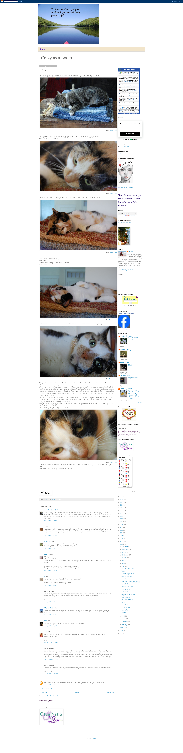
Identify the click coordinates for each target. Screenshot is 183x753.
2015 (121, 530)
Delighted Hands (48, 608)
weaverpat (47, 554)
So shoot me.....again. (127, 587)
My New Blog (131, 351)
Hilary (45, 621)
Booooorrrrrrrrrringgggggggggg (131, 582)
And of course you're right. (129, 579)
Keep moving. (126, 605)
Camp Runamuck (125, 376)
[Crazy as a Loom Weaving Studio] (124, 327)
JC (44, 577)
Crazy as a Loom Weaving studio (130, 154)
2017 (121, 525)
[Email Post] (59, 499)
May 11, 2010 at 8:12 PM (50, 602)
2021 (121, 514)
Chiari (43, 49)
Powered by (125, 139)
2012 (121, 539)
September (125, 555)
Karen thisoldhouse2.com (51, 510)
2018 (121, 522)
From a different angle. (128, 569)
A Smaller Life (124, 349)
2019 (121, 519)
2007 (122, 634)
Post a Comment (47, 689)
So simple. (125, 610)
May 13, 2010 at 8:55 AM (51, 685)
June (123, 563)
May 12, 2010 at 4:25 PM (51, 674)
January (124, 625)
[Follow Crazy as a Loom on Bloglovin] (125, 183)
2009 (122, 628)
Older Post (110, 693)
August (124, 558)
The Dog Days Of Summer (133, 338)
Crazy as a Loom (113, 130)
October (124, 552)
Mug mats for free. (127, 600)
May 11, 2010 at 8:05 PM (50, 585)
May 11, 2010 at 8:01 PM (50, 571)
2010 (121, 544)
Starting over (126, 111)
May (123, 566)
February (125, 622)
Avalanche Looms (125, 363)
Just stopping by (127, 576)
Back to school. (126, 592)
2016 (121, 527)
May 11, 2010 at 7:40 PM (50, 536)
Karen (45, 680)
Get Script (123, 113)
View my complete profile (125, 270)
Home (77, 693)
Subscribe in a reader (124, 223)
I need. (123, 571)
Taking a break (126, 608)
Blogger (95, 738)
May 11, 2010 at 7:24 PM (50, 521)
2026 (122, 500)
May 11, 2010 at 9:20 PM (50, 626)
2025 (130, 78)
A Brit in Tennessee (126, 336)
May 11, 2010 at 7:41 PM (50, 548)
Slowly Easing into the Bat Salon (133, 378)
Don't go (124, 602)
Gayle (45, 632)
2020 (122, 516)
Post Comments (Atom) (54, 696)
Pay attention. (126, 584)
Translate (132, 216)
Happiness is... (126, 597)
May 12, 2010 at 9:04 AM (51, 643)
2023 (122, 508)
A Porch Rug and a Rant (129, 574)
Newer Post (43, 693)
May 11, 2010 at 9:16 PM (50, 615)
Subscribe (130, 134)
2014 (121, 533)
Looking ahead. (126, 589)
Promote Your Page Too (123, 329)
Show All (140, 402)
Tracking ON (134, 113)
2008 (122, 631)
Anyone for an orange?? (129, 595)
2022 (122, 511)
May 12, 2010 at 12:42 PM (51, 659)
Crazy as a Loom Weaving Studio (126, 313)
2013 (121, 536)
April (123, 616)
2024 (122, 505)
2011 (121, 542)
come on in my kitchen (132, 365)
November (125, 550)
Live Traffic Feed (129, 69)
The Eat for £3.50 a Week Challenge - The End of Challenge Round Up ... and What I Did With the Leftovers (134, 394)
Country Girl (47, 542)
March (124, 619)
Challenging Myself (126, 389)
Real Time (128, 113)
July (123, 561)
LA (44, 527)
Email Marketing (127, 307)
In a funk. (124, 613)
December (125, 547)
